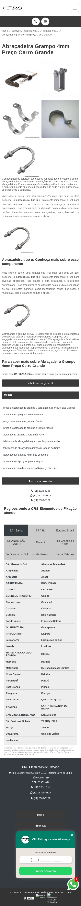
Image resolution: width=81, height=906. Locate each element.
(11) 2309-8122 (41, 500)
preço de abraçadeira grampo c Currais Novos (28, 428)
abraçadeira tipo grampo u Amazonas (23, 414)
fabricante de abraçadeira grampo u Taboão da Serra (31, 448)
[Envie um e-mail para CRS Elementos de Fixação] (45, 21)
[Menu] (75, 8)
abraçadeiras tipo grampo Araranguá (23, 461)
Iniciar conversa (45, 871)
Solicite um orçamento (40, 383)
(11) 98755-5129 (41, 495)
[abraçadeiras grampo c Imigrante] (21, 79)
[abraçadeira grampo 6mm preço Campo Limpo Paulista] (21, 119)
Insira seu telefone (45, 852)
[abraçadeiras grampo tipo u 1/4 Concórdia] (21, 158)
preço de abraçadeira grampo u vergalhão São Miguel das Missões (39, 407)
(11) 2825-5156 (22, 374)
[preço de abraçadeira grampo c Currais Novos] (60, 79)
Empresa (40, 825)
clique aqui (40, 374)
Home (40, 814)
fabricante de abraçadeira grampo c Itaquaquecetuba (31, 441)
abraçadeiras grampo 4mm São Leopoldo (25, 454)
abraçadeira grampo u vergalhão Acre (23, 434)
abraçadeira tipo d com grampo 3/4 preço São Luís (30, 468)
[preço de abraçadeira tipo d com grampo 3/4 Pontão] (60, 119)
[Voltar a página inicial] (12, 8)
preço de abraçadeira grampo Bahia (22, 421)
